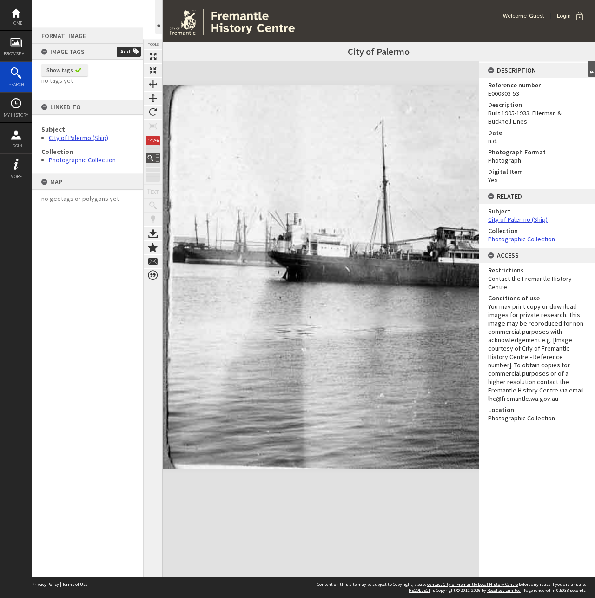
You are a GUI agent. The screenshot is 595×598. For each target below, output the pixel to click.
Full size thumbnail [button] (153, 56)
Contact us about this (153, 261)
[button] (153, 158)
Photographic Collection (82, 160)
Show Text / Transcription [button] (153, 192)
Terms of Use (74, 584)
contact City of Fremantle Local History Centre (472, 584)
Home (16, 23)
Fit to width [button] (153, 84)
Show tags (59, 69)
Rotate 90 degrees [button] (153, 112)
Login (16, 146)
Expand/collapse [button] (591, 69)
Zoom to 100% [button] (153, 126)
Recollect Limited (504, 590)
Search (16, 84)
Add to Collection (153, 247)
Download (153, 233)
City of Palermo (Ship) (78, 137)
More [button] (16, 176)
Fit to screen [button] (153, 70)
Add (125, 51)
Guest (536, 16)
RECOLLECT (419, 590)
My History (16, 115)
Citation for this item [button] (153, 275)
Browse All (16, 54)
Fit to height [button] (153, 98)
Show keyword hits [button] (153, 206)
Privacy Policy (45, 584)
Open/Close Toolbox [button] (158, 17)
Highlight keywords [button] (153, 219)
